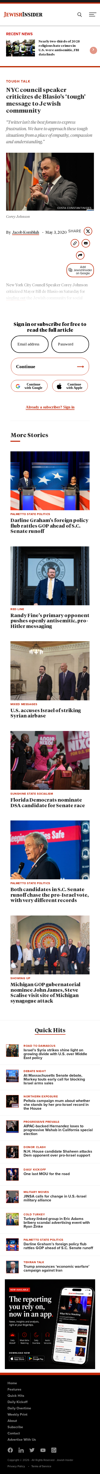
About (12, 1420)
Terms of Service (41, 1466)
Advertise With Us (22, 1439)
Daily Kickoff (17, 1402)
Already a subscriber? (50, 407)
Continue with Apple (74, 386)
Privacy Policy (16, 1466)
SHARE (74, 231)
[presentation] (93, 50)
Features (14, 1389)
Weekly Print (17, 1414)
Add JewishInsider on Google (83, 270)
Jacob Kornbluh (25, 232)
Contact (14, 1433)
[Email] (86, 243)
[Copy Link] (75, 243)
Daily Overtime (19, 1408)
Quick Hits (50, 1030)
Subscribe (15, 1427)
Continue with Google (33, 386)
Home (12, 1383)
